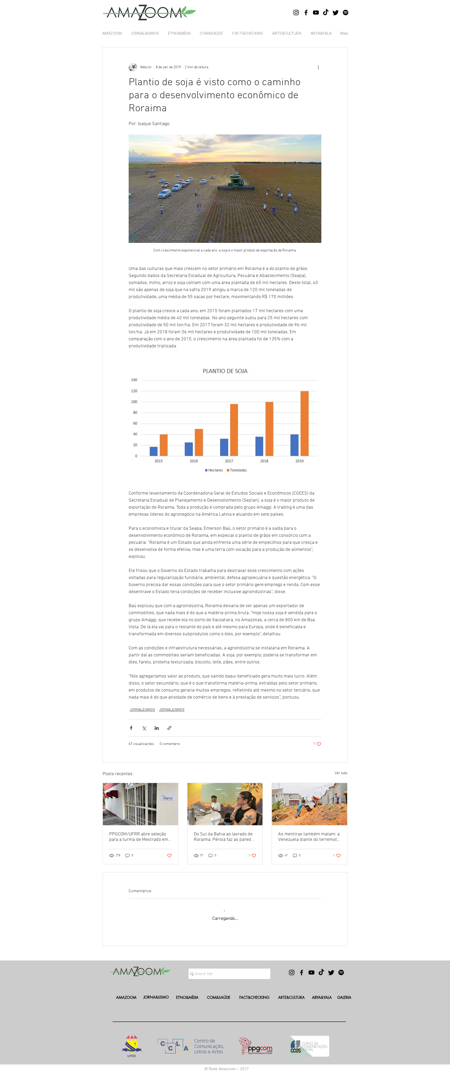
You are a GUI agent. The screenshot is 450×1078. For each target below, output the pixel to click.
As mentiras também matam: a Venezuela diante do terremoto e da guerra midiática (309, 836)
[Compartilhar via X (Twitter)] (143, 727)
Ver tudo (341, 773)
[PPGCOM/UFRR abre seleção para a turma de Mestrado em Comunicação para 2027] (140, 804)
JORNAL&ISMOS (142, 710)
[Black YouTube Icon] (316, 12)
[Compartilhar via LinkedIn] (156, 727)
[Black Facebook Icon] (306, 12)
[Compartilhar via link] (169, 727)
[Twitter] (335, 12)
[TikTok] (325, 12)
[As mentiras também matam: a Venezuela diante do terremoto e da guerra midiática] (309, 804)
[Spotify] (345, 12)
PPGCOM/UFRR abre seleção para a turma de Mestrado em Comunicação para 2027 (138, 836)
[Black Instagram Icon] (296, 12)
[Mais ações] (318, 67)
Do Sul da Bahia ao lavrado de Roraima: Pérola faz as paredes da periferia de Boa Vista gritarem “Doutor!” (225, 836)
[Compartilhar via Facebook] (131, 727)
